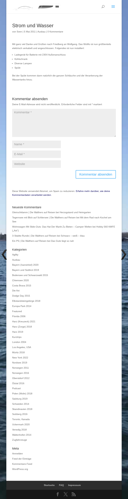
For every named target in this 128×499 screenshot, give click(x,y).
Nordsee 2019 (19, 362)
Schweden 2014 (20, 404)
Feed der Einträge (21, 458)
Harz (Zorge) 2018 (22, 326)
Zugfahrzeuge (19, 439)
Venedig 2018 (19, 429)
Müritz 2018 (18, 352)
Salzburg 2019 (20, 398)
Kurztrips (17, 337)
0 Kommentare (55, 31)
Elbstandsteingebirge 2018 (26, 301)
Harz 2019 (17, 331)
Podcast (16, 388)
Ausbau (42, 31)
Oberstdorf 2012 (21, 378)
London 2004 (19, 342)
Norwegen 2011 (20, 367)
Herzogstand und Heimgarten (75, 212)
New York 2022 (20, 357)
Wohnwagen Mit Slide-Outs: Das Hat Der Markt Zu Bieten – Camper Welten (52, 226)
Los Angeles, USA (21, 347)
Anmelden (17, 453)
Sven (19, 31)
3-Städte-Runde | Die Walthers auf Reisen (34, 235)
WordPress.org (20, 469)
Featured (17, 311)
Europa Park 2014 (21, 306)
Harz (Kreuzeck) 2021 (23, 321)
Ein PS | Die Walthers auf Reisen (29, 241)
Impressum (74, 485)
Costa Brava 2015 (21, 285)
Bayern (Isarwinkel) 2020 (25, 264)
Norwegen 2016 (20, 373)
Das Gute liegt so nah (62, 241)
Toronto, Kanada (21, 419)
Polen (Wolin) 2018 (22, 393)
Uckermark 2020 (21, 424)
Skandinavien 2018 (22, 409)
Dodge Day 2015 (21, 295)
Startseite (49, 485)
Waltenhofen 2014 (21, 434)
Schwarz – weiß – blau (73, 235)
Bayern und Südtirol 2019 (25, 270)
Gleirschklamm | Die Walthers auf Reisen (33, 212)
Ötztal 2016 (18, 383)
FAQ (61, 485)
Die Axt (16, 290)
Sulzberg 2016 (20, 414)
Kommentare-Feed (22, 464)
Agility (15, 254)
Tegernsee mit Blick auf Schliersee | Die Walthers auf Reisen (44, 217)
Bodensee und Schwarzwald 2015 (30, 275)
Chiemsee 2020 (20, 280)
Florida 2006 (19, 316)
